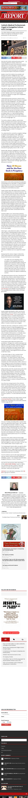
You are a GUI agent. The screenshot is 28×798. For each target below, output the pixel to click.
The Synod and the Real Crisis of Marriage (15, 787)
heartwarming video (6, 399)
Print (25, 37)
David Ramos (5, 562)
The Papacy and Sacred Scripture (10, 565)
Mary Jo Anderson (14, 37)
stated (11, 314)
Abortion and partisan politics (19, 768)
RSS (2, 752)
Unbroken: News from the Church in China (12, 654)
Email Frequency (5, 720)
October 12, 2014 (5, 37)
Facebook (3, 746)
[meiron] (2, 759)
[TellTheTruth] (2, 769)
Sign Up (20, 3)
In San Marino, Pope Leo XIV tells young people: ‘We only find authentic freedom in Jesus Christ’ (13, 560)
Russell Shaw (10, 789)
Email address (4, 712)
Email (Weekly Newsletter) (6, 750)
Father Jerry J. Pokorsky (7, 556)
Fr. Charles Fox (5, 551)
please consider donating (10, 464)
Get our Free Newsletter (14, 1)
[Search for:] (14, 740)
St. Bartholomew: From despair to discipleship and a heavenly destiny (13, 549)
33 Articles (21, 492)
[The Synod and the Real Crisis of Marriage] (4, 788)
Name (2, 716)
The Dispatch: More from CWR (14, 544)
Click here (3, 471)
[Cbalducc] (2, 764)
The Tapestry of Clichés (8, 554)
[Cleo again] (2, 779)
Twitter (2, 748)
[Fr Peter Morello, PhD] (2, 774)
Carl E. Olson (5, 566)
